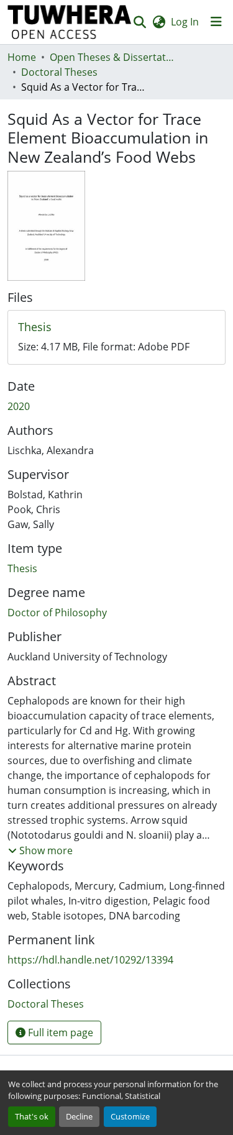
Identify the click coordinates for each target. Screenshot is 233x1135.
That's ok (31, 1116)
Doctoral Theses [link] (59, 72)
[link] (116, 327)
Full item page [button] (59, 1032)
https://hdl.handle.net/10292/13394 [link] (90, 960)
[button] (69, 22)
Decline (79, 1116)
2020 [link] (18, 406)
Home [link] (21, 57)
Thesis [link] (22, 568)
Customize (130, 1116)
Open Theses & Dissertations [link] (112, 57)
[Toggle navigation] (216, 22)
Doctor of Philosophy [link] (57, 612)
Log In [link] (185, 22)
